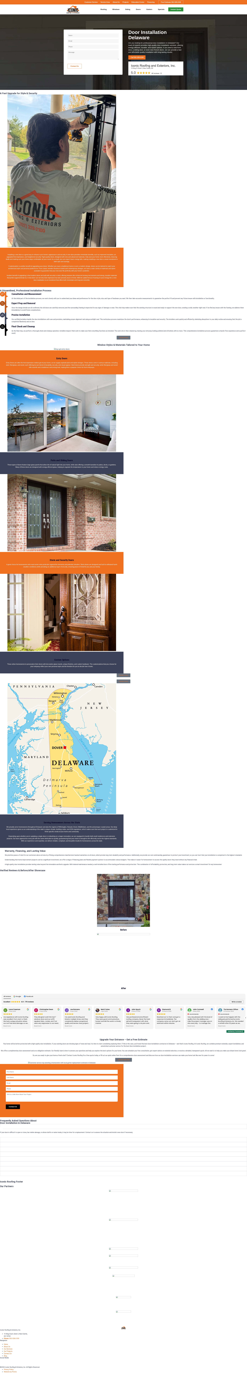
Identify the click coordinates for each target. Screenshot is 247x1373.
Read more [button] (11, 1026)
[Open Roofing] (108, 9)
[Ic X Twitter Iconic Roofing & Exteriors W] (7, 1363)
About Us (116, 2)
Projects (126, 2)
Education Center (138, 2)
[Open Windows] (120, 9)
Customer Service (91, 2)
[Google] (12, 1363)
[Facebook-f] (2, 1363)
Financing (151, 2)
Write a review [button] (237, 1002)
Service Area (105, 2)
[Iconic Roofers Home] (73, 9)
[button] (17, 996)
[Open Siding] (131, 9)
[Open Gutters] (153, 9)
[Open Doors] (142, 9)
